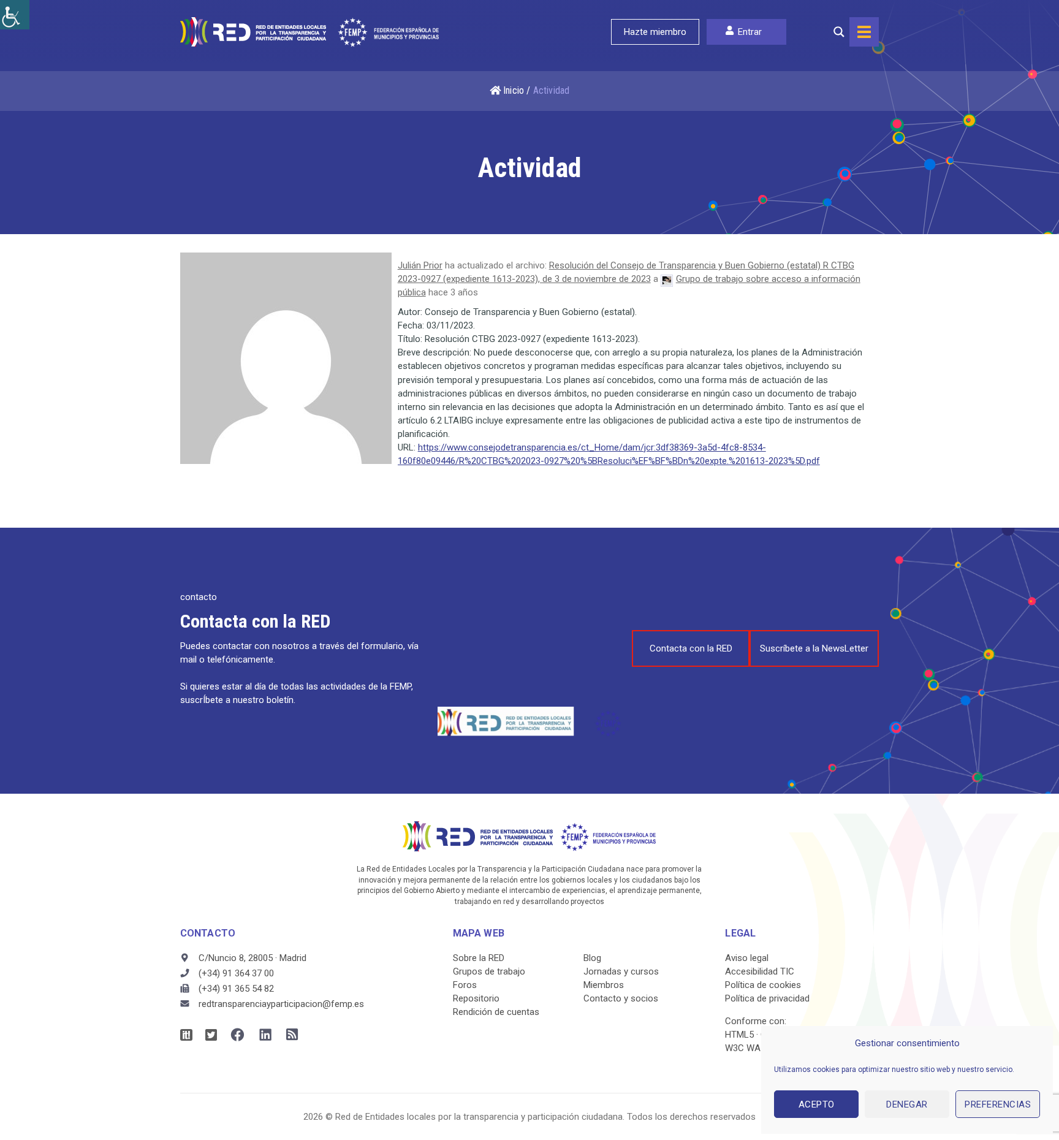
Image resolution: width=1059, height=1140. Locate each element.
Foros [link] (465, 984)
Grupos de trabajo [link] (489, 971)
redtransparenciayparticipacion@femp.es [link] (281, 1003)
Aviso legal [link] (747, 957)
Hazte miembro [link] (655, 31)
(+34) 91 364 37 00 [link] (236, 973)
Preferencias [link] (998, 1104)
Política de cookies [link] (763, 984)
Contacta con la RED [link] (691, 648)
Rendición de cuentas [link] (496, 1011)
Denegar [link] (907, 1104)
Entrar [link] (750, 31)
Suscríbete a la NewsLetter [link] (814, 648)
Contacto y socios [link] (620, 998)
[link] (14, 14)
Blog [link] (592, 957)
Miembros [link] (603, 984)
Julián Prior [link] (420, 265)
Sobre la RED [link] (478, 957)
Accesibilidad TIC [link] (759, 971)
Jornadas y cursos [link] (621, 971)
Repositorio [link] (476, 998)
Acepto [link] (817, 1104)
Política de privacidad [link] (767, 998)
